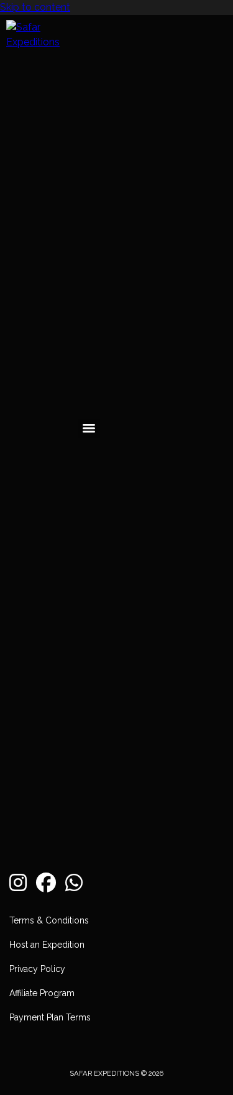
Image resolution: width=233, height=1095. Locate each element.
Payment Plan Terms (50, 1017)
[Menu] (89, 428)
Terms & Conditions (49, 920)
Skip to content (35, 7)
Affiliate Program (42, 993)
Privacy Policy (37, 969)
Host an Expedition (47, 945)
